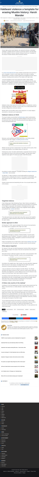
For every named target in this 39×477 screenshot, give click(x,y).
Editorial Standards (10, 471)
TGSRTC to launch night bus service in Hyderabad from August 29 (13, 337)
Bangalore (3, 458)
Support (28, 471)
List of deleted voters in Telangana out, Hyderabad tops (11, 371)
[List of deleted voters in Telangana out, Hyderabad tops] (36, 371)
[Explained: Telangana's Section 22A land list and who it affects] (36, 357)
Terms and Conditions (18, 472)
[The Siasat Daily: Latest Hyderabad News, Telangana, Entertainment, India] (19, 3)
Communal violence (20, 309)
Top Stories (9, 6)
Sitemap (23, 472)
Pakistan (3, 414)
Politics (2, 411)
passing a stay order (31, 241)
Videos (2, 423)
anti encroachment (9, 309)
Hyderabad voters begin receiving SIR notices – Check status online (13, 347)
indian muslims (32, 309)
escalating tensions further (22, 139)
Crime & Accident (4, 435)
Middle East (3, 417)
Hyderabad (3, 456)
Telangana (3, 453)
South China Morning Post (10, 72)
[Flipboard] (23, 315)
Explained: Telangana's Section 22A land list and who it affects (12, 356)
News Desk (7, 20)
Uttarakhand (4, 311)
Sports (2, 443)
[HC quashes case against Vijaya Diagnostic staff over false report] (36, 361)
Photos (2, 421)
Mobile (2, 427)
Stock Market (3, 464)
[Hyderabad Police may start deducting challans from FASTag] (36, 342)
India (2, 408)
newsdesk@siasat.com (25, 384)
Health (2, 447)
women (13, 208)
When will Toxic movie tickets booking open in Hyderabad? (12, 375)
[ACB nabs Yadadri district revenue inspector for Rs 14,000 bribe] (36, 366)
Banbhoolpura (22, 117)
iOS (16, 322)
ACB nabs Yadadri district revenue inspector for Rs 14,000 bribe (13, 366)
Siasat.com (4, 6)
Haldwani (26, 309)
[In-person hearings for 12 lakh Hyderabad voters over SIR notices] (36, 352)
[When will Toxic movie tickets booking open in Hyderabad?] (36, 376)
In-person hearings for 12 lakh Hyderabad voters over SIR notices (13, 352)
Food (2, 449)
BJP (15, 309)
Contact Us (17, 471)
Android (12, 322)
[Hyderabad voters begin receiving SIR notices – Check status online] (36, 347)
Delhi (2, 409)
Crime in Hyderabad (5, 433)
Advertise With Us (23, 471)
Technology (3, 429)
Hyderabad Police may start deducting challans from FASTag (12, 342)
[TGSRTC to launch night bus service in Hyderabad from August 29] (36, 338)
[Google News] (15, 315)
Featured (3, 406)
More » (32, 328)
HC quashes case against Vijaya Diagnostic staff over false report (13, 361)
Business (3, 462)
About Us (5, 471)
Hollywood (3, 441)
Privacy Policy (33, 471)
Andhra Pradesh (4, 455)
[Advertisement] (20, 63)
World (2, 412)
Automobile (3, 465)
